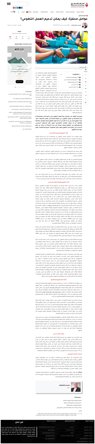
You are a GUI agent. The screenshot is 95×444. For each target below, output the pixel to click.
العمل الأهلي (47, 413)
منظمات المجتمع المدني (41, 415)
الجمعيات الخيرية (53, 413)
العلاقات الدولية (90, 421)
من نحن (19, 422)
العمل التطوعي (40, 413)
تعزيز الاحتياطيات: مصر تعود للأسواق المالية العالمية (21, 106)
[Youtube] (14, 8)
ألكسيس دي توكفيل (52, 205)
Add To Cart (19, 81)
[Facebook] (22, 8)
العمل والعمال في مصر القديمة (73, 405)
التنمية (58, 413)
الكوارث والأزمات (73, 415)
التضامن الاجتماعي (73, 413)
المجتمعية (62, 415)
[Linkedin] (18, 8)
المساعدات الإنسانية (55, 415)
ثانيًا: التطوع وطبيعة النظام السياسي (71, 79)
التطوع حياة (62, 413)
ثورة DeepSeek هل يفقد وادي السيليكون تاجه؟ (22, 98)
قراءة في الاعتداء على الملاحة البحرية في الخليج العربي (69, 407)
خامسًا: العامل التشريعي (74, 87)
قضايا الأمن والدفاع (70, 421)
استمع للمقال (82, 67)
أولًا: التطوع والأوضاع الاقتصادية (72, 77)
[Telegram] (16, 8)
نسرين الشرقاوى (76, 25)
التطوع (67, 413)
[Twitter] (23, 38)
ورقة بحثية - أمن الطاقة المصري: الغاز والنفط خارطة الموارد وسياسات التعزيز (19, 72)
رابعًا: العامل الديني (75, 84)
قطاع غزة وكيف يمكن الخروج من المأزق (72, 400)
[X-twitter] (20, 8)
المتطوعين (67, 415)
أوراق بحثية (19, 66)
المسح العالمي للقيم (56, 287)
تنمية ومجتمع (82, 15)
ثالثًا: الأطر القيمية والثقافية (73, 82)
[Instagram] (16, 38)
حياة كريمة (48, 415)
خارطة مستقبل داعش (27, 129)
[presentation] (9, 55)
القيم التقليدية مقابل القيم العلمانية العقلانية (51, 292)
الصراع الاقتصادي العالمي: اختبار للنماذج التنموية (22, 126)
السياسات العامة (51, 421)
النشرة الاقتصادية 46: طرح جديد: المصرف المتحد (22, 109)
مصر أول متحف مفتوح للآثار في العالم (72, 403)
